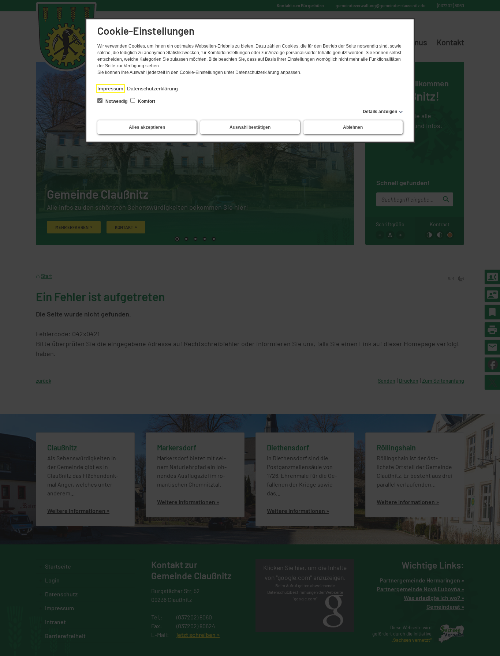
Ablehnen (353, 127)
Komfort (146, 101)
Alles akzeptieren (147, 127)
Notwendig (116, 101)
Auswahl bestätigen (250, 127)
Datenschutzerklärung (152, 88)
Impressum (110, 88)
